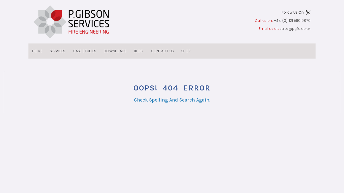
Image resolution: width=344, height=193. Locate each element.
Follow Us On (294, 12)
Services (57, 51)
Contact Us (162, 51)
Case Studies (84, 51)
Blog (138, 51)
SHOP (186, 51)
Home (37, 51)
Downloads (115, 51)
